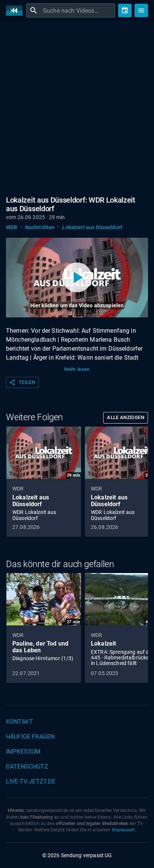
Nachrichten (40, 227)
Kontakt (19, 721)
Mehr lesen (77, 369)
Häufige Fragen (30, 736)
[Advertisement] (77, 107)
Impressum (23, 751)
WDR (11, 227)
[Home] (16, 11)
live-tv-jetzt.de (30, 781)
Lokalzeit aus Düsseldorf (92, 227)
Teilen (22, 382)
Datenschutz (27, 766)
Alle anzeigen (125, 417)
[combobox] (78, 10)
